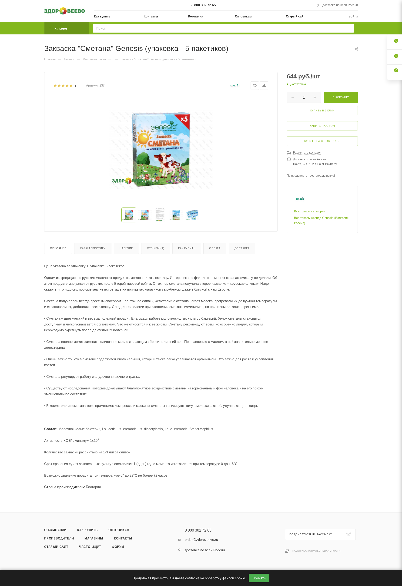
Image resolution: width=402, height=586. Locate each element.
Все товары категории (309, 211)
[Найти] (349, 28)
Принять (259, 578)
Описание (58, 248)
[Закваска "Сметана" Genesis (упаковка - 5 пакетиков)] (161, 149)
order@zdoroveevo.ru (201, 540)
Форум (118, 547)
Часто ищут (90, 547)
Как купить (186, 248)
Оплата (215, 248)
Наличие (126, 248)
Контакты (123, 538)
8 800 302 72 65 (203, 5)
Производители (59, 538)
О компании (55, 530)
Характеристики (93, 248)
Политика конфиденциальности (316, 550)
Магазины (93, 538)
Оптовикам (118, 530)
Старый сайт (56, 547)
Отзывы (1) (155, 248)
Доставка (241, 248)
